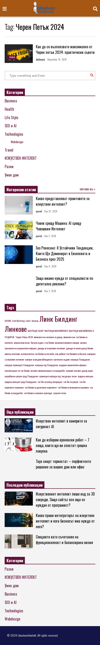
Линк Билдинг (58, 319)
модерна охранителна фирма (72, 365)
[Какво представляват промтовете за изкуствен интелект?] (19, 205)
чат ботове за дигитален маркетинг (41, 387)
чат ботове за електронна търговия (73, 387)
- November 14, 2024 (56, 59)
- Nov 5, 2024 (49, 236)
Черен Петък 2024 (24, 337)
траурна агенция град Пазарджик (21, 382)
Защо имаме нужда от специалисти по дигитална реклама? (64, 281)
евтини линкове (12, 354)
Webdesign (17, 142)
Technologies (14, 134)
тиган (74, 376)
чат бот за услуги (70, 382)
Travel (9, 150)
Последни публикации (25, 485)
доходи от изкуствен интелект (51, 348)
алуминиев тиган (22, 342)
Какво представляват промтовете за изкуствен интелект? (63, 201)
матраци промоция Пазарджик (19, 365)
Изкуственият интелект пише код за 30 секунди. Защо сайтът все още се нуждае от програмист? (65, 499)
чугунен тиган (59, 393)
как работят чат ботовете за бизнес (70, 354)
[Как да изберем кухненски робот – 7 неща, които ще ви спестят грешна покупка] (19, 444)
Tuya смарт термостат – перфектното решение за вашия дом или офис (63, 464)
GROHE (8, 320)
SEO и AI (11, 125)
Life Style (11, 117)
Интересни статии (21, 189)
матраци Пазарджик (80, 359)
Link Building (18, 320)
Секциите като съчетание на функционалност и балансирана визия (64, 539)
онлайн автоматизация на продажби (47, 370)
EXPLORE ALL (87, 189)
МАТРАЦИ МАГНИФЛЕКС (56, 331)
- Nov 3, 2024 (49, 291)
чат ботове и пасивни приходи (38, 393)
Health (9, 109)
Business (11, 101)
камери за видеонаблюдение (39, 359)
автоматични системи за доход (48, 337)
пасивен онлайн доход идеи (79, 370)
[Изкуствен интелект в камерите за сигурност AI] (19, 425)
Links (28, 320)
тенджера (66, 376)
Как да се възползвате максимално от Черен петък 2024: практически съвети (65, 49)
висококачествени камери (67, 342)
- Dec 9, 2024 (49, 266)
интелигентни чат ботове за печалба (37, 354)
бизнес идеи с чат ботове (42, 342)
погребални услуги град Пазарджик (21, 376)
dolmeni (40, 59)
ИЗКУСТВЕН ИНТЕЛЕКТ (21, 158)
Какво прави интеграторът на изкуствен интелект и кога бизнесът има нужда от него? (65, 521)
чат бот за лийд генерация (49, 382)
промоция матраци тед (50, 376)
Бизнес (35, 320)
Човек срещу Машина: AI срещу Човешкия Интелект (58, 226)
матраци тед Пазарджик (46, 365)
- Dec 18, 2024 (50, 211)
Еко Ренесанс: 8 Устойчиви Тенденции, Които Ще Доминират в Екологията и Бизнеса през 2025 (64, 253)
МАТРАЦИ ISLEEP (35, 331)
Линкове (16, 329)
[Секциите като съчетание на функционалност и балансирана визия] (19, 541)
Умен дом (12, 175)
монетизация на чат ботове (17, 370)
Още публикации (20, 412)
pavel (39, 211)
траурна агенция (85, 376)
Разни (12, 57)
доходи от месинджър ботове (79, 348)
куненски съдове (61, 359)
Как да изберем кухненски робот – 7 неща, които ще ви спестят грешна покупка (62, 445)
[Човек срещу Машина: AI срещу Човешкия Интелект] (19, 230)
